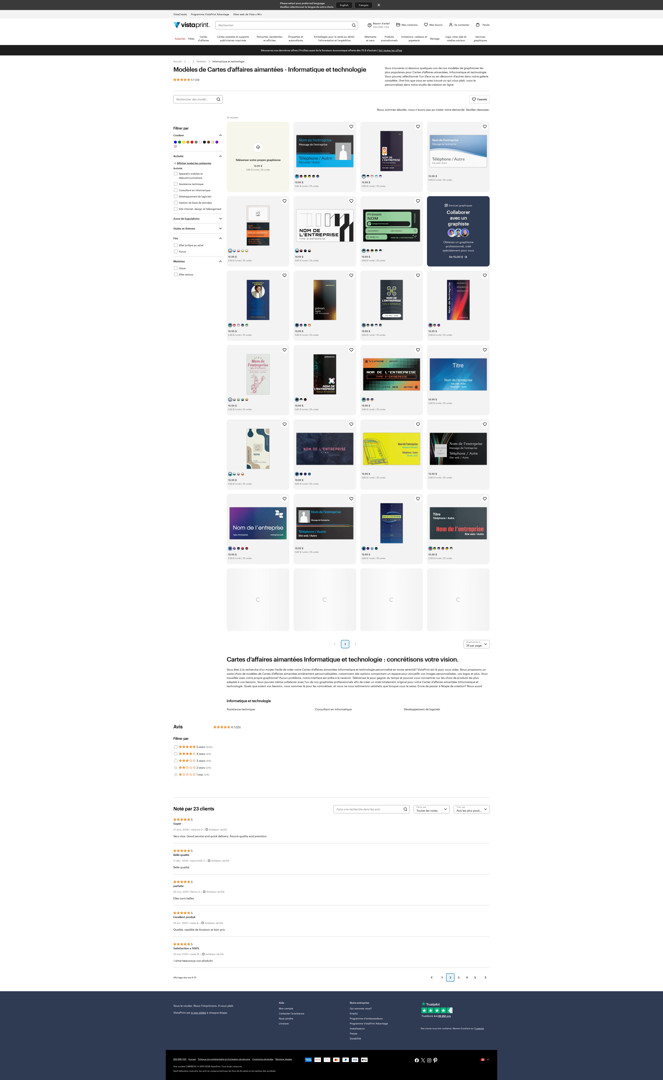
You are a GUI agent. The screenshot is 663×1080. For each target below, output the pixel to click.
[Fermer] (379, 5)
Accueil (177, 61)
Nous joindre (286, 1018)
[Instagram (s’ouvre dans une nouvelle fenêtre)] (429, 1060)
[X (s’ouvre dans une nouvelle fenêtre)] (423, 1060)
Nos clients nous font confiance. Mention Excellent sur (452, 1028)
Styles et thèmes (184, 228)
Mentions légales (283, 1059)
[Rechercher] (353, 25)
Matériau (179, 261)
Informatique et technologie (228, 61)
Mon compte (286, 1008)
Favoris (482, 99)
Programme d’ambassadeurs (366, 1018)
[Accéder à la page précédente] (431, 977)
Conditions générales (262, 1059)
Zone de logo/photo (186, 218)
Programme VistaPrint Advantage (210, 14)
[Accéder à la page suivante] (485, 977)
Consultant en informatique (333, 709)
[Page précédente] (335, 644)
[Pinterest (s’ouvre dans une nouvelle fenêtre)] (435, 1061)
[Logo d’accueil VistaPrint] (191, 25)
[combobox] (284, 25)
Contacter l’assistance (291, 1013)
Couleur (178, 135)
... (189, 61)
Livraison (284, 1023)
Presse (353, 1033)
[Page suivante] (355, 644)
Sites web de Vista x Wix (247, 14)
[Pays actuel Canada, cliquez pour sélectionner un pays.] (485, 1060)
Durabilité (355, 1038)
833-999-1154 (179, 1059)
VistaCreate (180, 14)
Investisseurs (357, 1028)
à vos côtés (198, 1012)
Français (364, 5)
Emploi (354, 1013)
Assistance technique (241, 709)
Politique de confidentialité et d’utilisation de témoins (224, 1059)
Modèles (201, 61)
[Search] (405, 809)
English (344, 5)
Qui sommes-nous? (361, 1008)
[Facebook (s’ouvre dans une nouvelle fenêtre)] (417, 1060)
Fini (175, 238)
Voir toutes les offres (390, 50)
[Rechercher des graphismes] (218, 99)
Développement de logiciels (422, 709)
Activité (178, 156)
